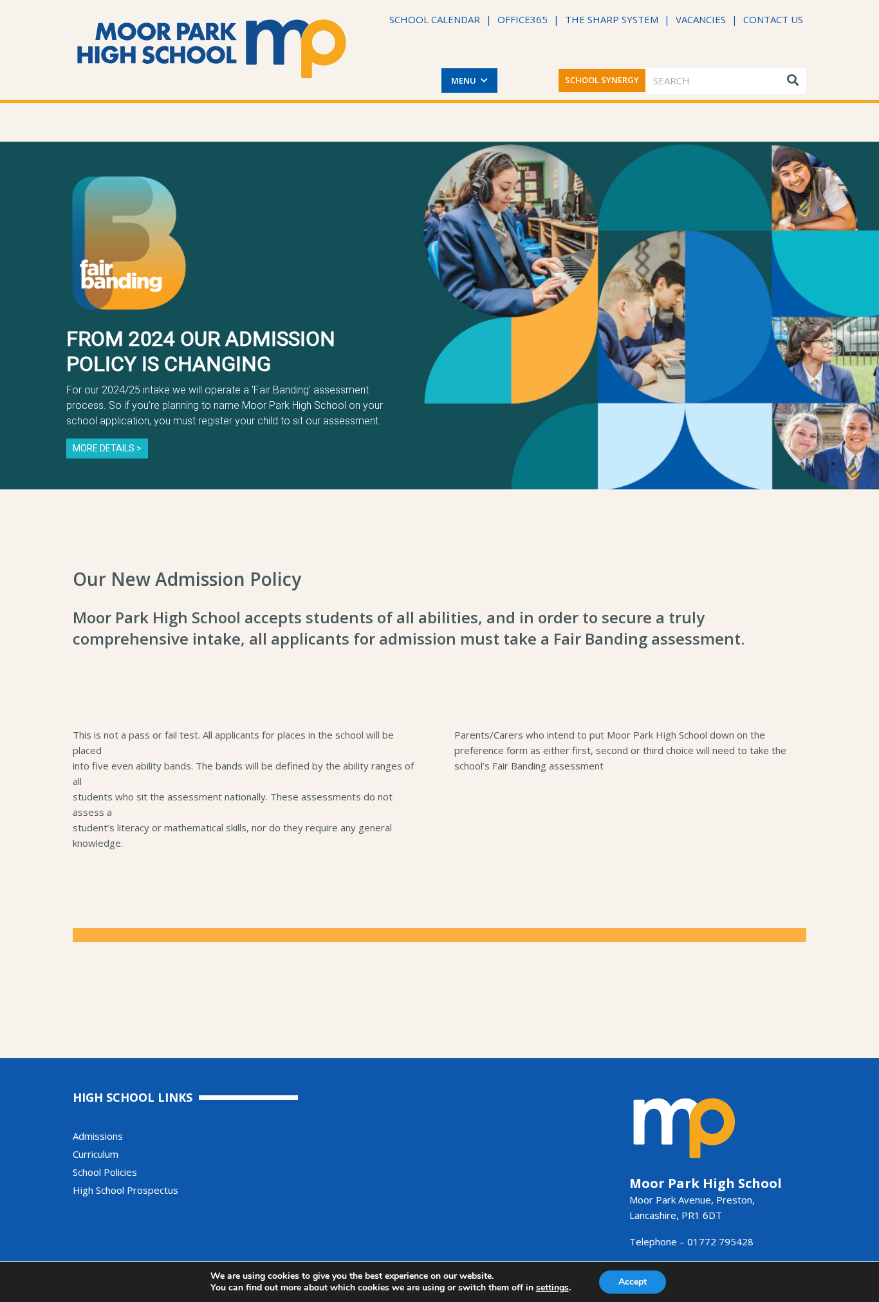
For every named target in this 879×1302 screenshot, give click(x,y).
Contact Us (773, 19)
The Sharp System (611, 19)
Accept (632, 1282)
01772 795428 (720, 1241)
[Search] (793, 80)
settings (552, 1288)
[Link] (212, 48)
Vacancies (701, 19)
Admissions (98, 1136)
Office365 (522, 19)
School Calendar (434, 19)
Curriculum (95, 1154)
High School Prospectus (125, 1190)
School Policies (105, 1172)
